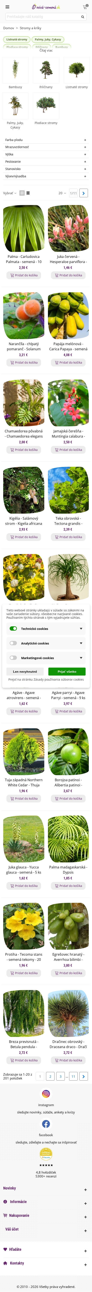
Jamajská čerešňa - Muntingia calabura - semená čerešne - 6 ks (68, 436)
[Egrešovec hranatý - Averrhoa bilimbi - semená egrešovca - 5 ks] (68, 926)
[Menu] (7, 6)
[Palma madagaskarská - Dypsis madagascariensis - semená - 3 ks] (68, 839)
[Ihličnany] (46, 70)
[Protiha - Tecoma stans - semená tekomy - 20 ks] (23, 926)
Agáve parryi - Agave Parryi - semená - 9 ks (68, 695)
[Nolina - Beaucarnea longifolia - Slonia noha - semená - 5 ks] (68, 577)
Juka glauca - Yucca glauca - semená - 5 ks (23, 870)
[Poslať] (82, 16)
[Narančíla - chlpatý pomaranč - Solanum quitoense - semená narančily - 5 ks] (23, 315)
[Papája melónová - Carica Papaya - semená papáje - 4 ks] (68, 315)
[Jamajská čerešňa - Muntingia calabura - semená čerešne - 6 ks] (68, 403)
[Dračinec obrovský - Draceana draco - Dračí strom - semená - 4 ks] (68, 1013)
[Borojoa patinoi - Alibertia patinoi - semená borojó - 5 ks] (68, 751)
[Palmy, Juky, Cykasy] (15, 106)
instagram (46, 1105)
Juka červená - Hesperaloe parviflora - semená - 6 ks (68, 261)
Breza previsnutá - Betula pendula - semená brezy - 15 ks (23, 1046)
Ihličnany (45, 87)
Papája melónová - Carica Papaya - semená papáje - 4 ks (68, 349)
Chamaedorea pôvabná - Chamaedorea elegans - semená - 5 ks (24, 436)
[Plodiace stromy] (46, 106)
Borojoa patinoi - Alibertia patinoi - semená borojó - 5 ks (68, 785)
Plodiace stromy (46, 123)
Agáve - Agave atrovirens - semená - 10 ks (24, 697)
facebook (46, 1135)
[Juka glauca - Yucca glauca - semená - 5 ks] (23, 839)
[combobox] (42, 16)
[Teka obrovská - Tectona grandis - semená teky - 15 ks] (68, 490)
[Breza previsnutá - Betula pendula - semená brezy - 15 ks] (23, 1013)
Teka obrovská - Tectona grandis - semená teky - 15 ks (68, 523)
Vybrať (8, 193)
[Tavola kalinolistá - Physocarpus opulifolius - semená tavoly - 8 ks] (23, 577)
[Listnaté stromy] (77, 70)
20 (61, 193)
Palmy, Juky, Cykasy (48, 39)
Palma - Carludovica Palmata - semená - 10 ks (24, 261)
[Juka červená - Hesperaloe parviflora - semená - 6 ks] (68, 228)
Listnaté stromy (16, 39)
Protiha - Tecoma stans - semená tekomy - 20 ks (23, 959)
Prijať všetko (67, 671)
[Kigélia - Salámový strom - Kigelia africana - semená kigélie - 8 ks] (23, 490)
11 (73, 1076)
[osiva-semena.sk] (46, 6)
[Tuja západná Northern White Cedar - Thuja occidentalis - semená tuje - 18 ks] (23, 751)
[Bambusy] (15, 70)
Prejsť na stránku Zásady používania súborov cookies (46, 679)
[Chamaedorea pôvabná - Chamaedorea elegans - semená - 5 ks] (23, 403)
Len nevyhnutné (25, 671)
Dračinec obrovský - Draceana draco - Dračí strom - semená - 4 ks (68, 1046)
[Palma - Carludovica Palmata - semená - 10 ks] (23, 228)
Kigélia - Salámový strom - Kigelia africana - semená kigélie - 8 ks (23, 523)
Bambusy (15, 87)
